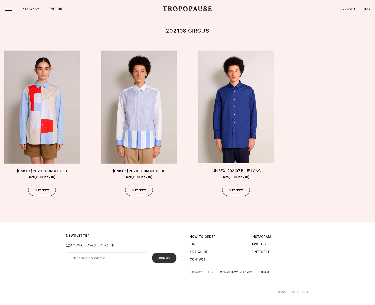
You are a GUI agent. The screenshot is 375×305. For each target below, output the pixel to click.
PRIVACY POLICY (201, 272)
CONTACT (198, 259)
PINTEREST (261, 252)
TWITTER (55, 8)
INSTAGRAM (30, 8)
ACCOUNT (348, 8)
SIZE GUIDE (199, 252)
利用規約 (263, 272)
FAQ (193, 244)
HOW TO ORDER (202, 236)
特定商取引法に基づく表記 (236, 272)
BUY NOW (42, 190)
